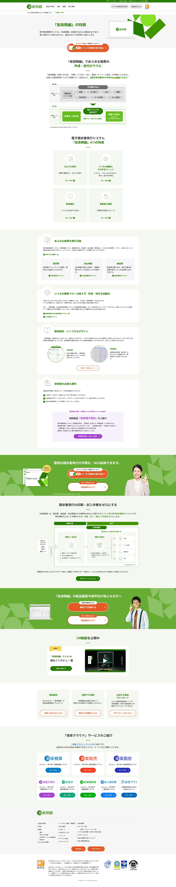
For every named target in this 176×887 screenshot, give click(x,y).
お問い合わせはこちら (53, 713)
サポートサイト (83, 835)
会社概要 (81, 824)
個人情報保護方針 (84, 841)
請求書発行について (57, 276)
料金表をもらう (136, 7)
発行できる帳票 (44, 835)
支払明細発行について (89, 276)
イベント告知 (63, 839)
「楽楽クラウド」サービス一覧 (87, 829)
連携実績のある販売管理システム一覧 (58, 314)
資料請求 (78, 849)
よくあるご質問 (143, 1)
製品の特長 (50, 6)
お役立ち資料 (123, 1)
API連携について (51, 317)
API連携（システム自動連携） (48, 837)
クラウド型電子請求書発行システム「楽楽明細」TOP (39, 12)
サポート (108, 1)
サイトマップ (63, 842)
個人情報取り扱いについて (86, 838)
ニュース (62, 836)
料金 (58, 6)
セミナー (115, 1)
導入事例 (71, 6)
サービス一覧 (82, 827)
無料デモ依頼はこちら (88, 368)
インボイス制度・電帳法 (67, 824)
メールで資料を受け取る (120, 7)
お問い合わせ (96, 849)
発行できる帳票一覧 (52, 255)
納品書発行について (121, 276)
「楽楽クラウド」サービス (82, 744)
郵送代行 (42, 840)
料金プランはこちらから (88, 579)
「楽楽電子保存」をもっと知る (87, 436)
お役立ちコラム (133, 1)
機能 (64, 6)
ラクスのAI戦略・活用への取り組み (89, 832)
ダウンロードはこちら (122, 713)
